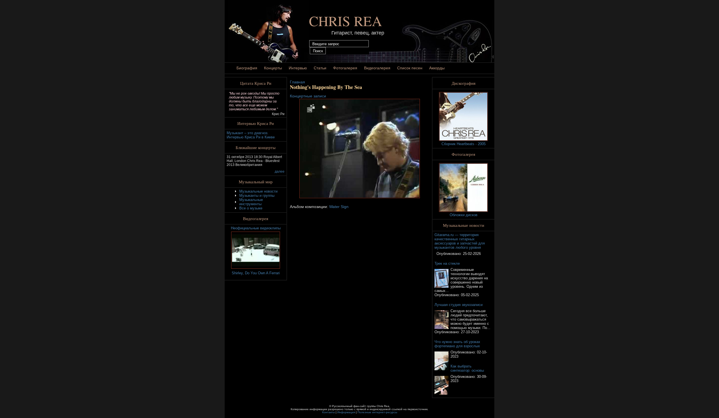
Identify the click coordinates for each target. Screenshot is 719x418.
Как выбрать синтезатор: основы (467, 368)
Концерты (273, 68)
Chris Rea (345, 20)
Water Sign (339, 206)
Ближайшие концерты (256, 147)
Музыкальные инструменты (251, 202)
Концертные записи (308, 96)
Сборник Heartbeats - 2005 (464, 144)
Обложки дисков (463, 215)
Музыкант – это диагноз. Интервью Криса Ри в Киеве (251, 135)
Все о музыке (250, 208)
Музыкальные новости (258, 191)
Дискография (463, 83)
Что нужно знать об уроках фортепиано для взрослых (457, 344)
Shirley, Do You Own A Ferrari (256, 273)
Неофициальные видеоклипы (256, 228)
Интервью (298, 68)
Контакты (328, 412)
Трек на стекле (447, 263)
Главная (297, 82)
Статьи (320, 68)
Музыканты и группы (256, 195)
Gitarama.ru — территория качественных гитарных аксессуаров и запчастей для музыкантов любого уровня (459, 241)
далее (280, 171)
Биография (246, 68)
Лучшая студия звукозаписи (458, 305)
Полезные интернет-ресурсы (377, 412)
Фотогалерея (345, 68)
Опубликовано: (449, 254)
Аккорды (437, 68)
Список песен (409, 68)
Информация (346, 412)
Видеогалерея (377, 68)
